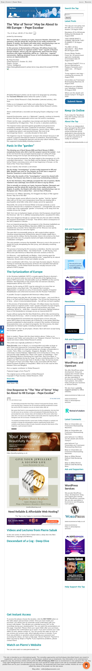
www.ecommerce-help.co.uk (75, 395)
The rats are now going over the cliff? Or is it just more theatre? (75, 27)
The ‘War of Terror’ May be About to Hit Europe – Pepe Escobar (32, 26)
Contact (9, 2)
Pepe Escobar (14, 60)
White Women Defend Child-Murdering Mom (73, 458)
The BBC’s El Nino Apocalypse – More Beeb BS (74, 48)
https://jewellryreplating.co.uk (17, 453)
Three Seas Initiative (23, 164)
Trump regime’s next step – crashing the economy (74, 74)
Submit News (17, 2)
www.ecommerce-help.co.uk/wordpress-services (73, 400)
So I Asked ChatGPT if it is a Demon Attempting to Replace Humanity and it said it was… (75, 66)
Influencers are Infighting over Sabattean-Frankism (74, 87)
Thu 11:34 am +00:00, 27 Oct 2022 (20, 33)
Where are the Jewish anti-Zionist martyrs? (74, 94)
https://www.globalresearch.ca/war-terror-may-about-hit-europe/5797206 (32, 67)
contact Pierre (12, 640)
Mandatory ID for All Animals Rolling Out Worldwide (75, 33)
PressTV (38, 343)
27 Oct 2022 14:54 (55, 398)
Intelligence (17, 65)
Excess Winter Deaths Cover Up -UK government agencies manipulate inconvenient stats (74, 56)
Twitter (29, 104)
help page (33, 637)
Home (3, 2)
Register (88, 2)
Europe (15, 63)
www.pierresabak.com (31, 649)
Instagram (19, 104)
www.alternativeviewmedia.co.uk (76, 142)
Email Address (70, 314)
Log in (81, 2)
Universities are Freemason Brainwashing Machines (74, 81)
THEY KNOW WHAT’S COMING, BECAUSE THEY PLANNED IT (74, 40)
